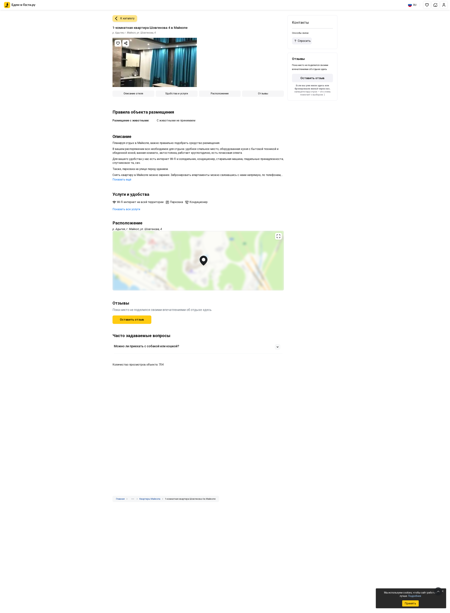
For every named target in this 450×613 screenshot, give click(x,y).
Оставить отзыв (132, 319)
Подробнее (414, 596)
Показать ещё (121, 179)
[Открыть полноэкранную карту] (198, 261)
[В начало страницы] (438, 591)
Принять (410, 603)
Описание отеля (133, 93)
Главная (120, 499)
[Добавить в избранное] (118, 43)
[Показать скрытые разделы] (133, 499)
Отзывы (263, 93)
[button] (426, 4)
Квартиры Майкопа (149, 499)
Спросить (304, 41)
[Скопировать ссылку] (125, 43)
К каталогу (127, 18)
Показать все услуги (126, 209)
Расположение (220, 93)
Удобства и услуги (176, 93)
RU (414, 5)
